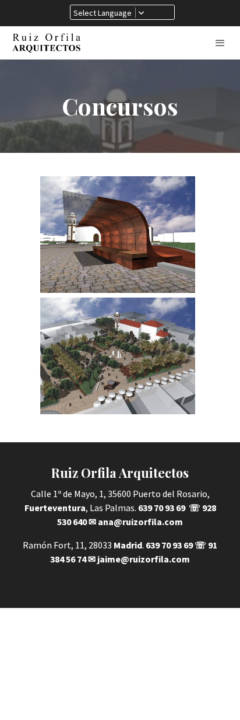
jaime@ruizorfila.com (143, 559)
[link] (47, 43)
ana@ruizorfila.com (140, 521)
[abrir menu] (220, 42)
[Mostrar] (118, 234)
